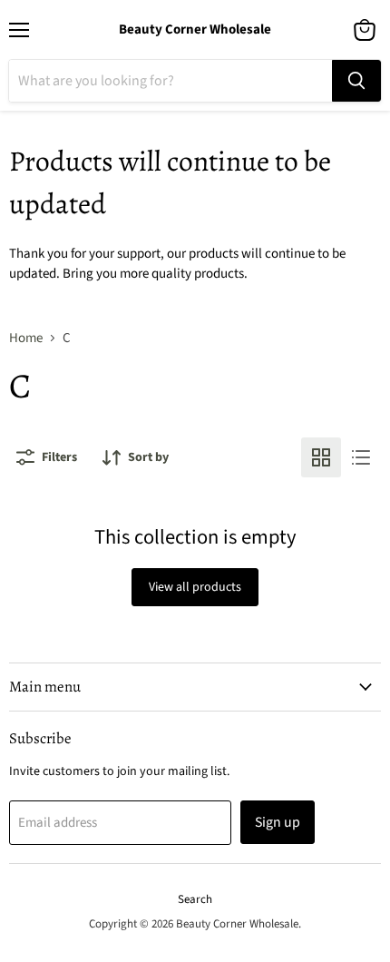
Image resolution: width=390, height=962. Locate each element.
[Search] (356, 81)
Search (195, 899)
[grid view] (321, 457)
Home (26, 338)
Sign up (277, 822)
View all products (195, 587)
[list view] (361, 457)
